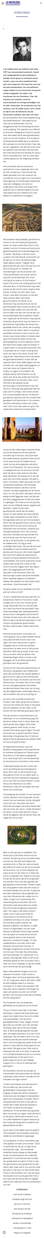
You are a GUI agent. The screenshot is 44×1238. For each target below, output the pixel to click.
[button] (3, 3)
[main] (22, 13)
